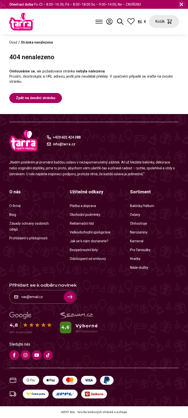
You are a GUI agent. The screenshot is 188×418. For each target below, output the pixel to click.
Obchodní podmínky (85, 215)
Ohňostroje (138, 223)
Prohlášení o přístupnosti (28, 238)
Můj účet (109, 21)
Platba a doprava (83, 206)
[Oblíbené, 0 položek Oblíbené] (131, 21)
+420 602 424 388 (67, 137)
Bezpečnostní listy (84, 250)
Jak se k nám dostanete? (89, 241)
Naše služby (139, 267)
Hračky (135, 259)
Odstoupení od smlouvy (88, 259)
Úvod (13, 42)
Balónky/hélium (142, 206)
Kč (140, 21)
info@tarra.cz (64, 144)
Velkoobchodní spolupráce (90, 232)
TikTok (48, 355)
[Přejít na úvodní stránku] (21, 22)
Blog (12, 215)
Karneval (136, 241)
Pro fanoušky (140, 250)
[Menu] (99, 21)
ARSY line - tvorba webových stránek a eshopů (94, 412)
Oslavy (135, 215)
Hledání (120, 21)
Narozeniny (139, 232)
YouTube (37, 355)
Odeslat (70, 297)
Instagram (25, 355)
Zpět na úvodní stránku (35, 98)
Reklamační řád (82, 223)
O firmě (15, 206)
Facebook (14, 355)
